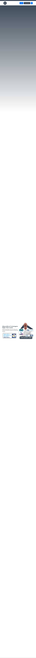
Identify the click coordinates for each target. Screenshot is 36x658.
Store (21, 3)
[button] (32, 3)
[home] (5, 3)
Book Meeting (27, 3)
